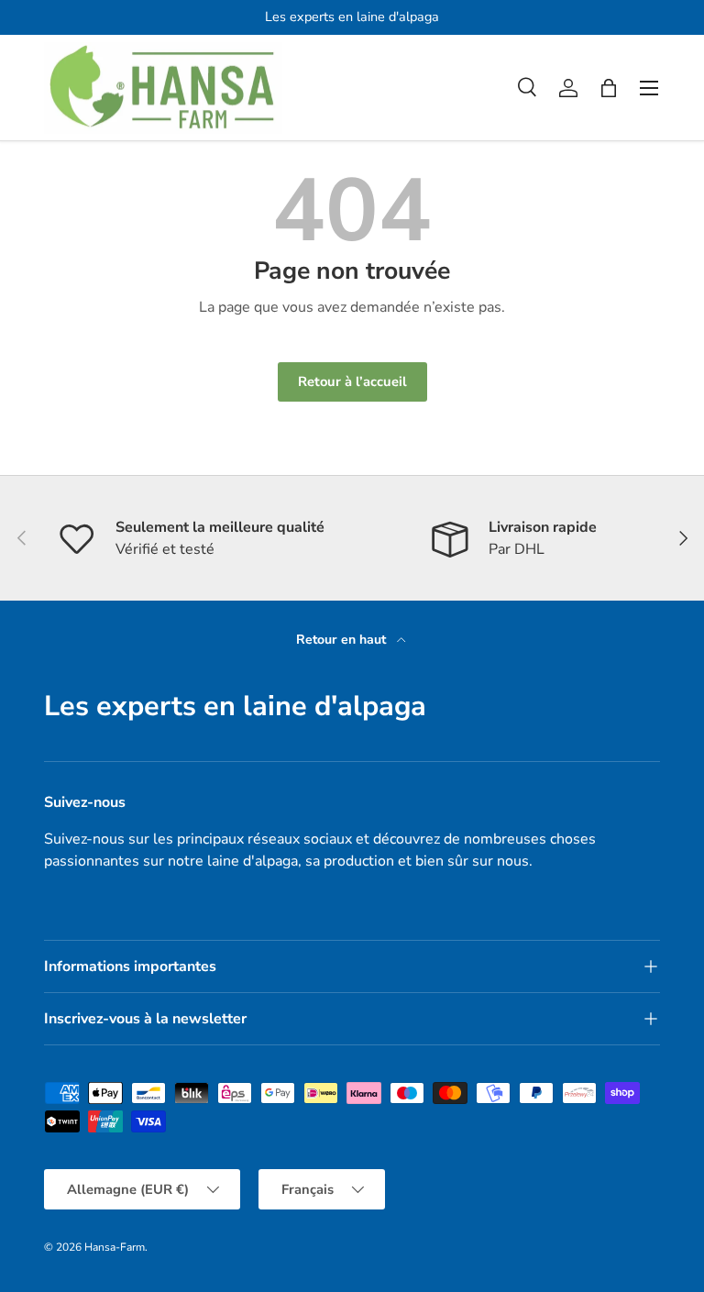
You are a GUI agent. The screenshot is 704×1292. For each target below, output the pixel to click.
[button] (608, 88)
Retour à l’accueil (352, 381)
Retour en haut (343, 639)
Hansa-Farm (114, 1247)
